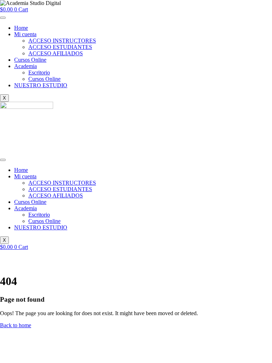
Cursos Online (30, 60)
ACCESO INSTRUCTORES (62, 41)
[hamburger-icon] (3, 18)
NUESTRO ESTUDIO (40, 85)
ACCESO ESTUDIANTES (60, 47)
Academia (25, 66)
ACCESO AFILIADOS (55, 53)
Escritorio (39, 72)
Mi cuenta (25, 34)
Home (21, 28)
